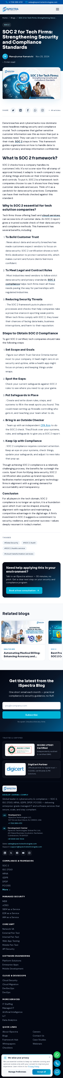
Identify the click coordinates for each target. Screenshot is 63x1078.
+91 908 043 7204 (16, 839)
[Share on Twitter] (13, 110)
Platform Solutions (11, 960)
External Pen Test (11, 933)
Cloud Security (9, 980)
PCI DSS (6, 885)
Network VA (8, 929)
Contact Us (38, 1035)
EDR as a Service (10, 913)
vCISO (5, 905)
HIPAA (5, 873)
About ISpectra (10, 1031)
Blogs (13, 18)
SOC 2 (5, 865)
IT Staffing (7, 1004)
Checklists (7, 1047)
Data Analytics (9, 1020)
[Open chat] (57, 1072)
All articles (56, 110)
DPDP (5, 881)
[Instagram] (29, 852)
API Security (8, 949)
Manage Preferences (17, 1072)
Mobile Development (12, 968)
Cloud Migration (10, 984)
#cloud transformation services (18, 554)
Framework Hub (10, 1039)
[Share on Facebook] (28, 110)
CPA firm (45, 425)
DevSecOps (8, 988)
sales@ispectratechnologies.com (22, 843)
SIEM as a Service (11, 909)
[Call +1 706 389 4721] (57, 1063)
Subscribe (31, 714)
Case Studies (39, 1039)
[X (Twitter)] (11, 852)
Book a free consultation (22, 590)
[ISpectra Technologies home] (10, 9)
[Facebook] (17, 852)
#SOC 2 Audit (29, 543)
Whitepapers (8, 1043)
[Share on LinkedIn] (20, 110)
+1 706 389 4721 (15, 823)
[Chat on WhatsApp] (57, 1054)
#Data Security (11, 543)
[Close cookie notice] (49, 1057)
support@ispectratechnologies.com (26, 847)
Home (4, 18)
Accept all (41, 1072)
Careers (37, 1031)
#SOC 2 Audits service (14, 548)
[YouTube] (23, 852)
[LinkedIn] (4, 852)
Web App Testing (11, 941)
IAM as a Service (10, 917)
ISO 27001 (7, 869)
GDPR (5, 877)
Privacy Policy (33, 1066)
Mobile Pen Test (10, 945)
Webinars (37, 1043)
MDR (4, 901)
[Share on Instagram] (42, 110)
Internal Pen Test (10, 937)
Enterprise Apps (10, 964)
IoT (4, 1016)
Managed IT (8, 1008)
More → (6, 889)
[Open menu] (57, 9)
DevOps (6, 992)
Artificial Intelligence (12, 1012)
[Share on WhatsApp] (35, 110)
